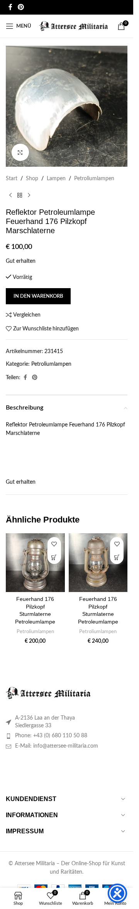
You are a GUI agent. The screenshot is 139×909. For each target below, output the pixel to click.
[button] (54, 557)
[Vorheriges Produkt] (10, 195)
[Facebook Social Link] (10, 7)
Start (11, 178)
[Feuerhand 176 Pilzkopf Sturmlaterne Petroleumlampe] (35, 562)
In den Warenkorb (38, 296)
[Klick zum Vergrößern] (20, 152)
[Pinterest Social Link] (20, 7)
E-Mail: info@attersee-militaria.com (56, 746)
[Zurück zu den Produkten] (19, 195)
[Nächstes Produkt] (29, 195)
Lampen (56, 178)
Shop (32, 178)
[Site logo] (73, 26)
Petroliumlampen (94, 178)
